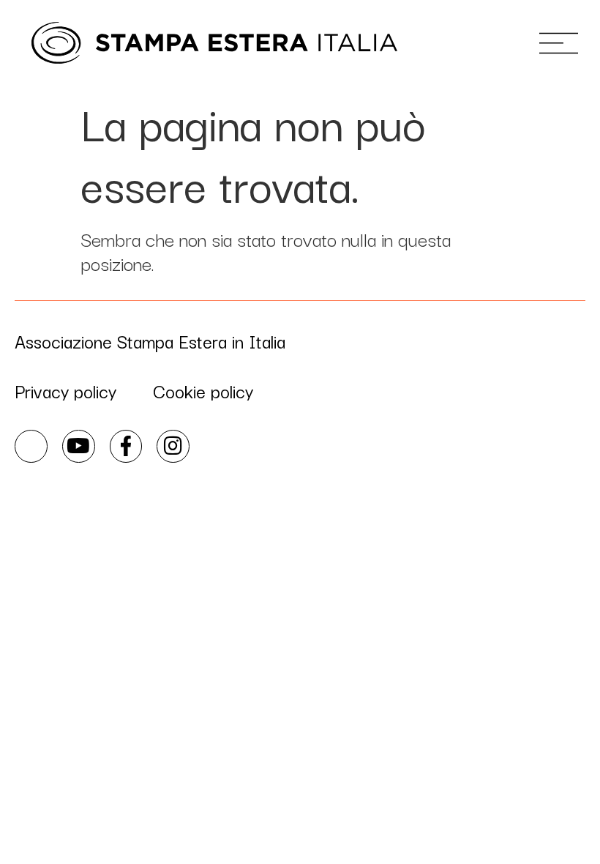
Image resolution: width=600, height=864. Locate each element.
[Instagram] (173, 446)
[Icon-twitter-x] (31, 446)
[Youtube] (78, 446)
